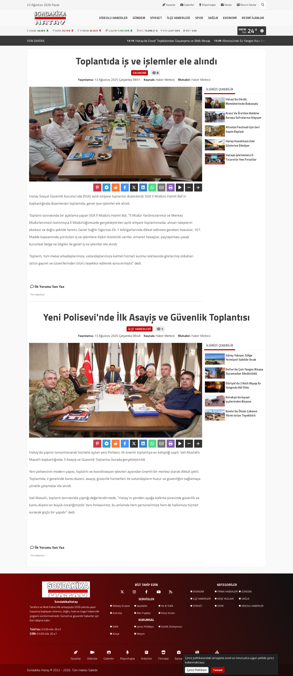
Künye (116, 634)
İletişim (141, 634)
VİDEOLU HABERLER (113, 17)
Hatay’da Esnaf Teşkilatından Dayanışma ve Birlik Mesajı (146, 40)
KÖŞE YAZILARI (225, 599)
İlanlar (228, 5)
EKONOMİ (230, 17)
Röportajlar (209, 5)
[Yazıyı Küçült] (189, 187)
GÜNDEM (139, 17)
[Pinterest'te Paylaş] (97, 187)
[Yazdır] (171, 187)
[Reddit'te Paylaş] (116, 187)
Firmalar (163, 658)
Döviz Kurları (168, 613)
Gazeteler (142, 606)
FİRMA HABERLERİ (227, 591)
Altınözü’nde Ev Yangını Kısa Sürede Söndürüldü (227, 40)
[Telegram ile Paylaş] (106, 187)
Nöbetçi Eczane (121, 606)
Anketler (146, 658)
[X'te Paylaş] (134, 187)
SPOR (199, 17)
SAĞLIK (213, 17)
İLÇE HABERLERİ (178, 17)
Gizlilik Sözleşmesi (171, 627)
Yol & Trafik (167, 606)
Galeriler (189, 5)
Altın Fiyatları (144, 613)
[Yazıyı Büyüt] (198, 187)
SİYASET (156, 17)
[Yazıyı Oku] (180, 187)
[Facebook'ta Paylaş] (125, 187)
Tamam (218, 670)
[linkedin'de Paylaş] (143, 187)
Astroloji (117, 613)
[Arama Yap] (262, 5)
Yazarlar (170, 5)
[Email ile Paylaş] (161, 187)
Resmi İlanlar (248, 5)
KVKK (115, 627)
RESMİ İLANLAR (253, 17)
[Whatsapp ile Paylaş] (152, 187)
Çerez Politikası (145, 627)
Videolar (92, 658)
